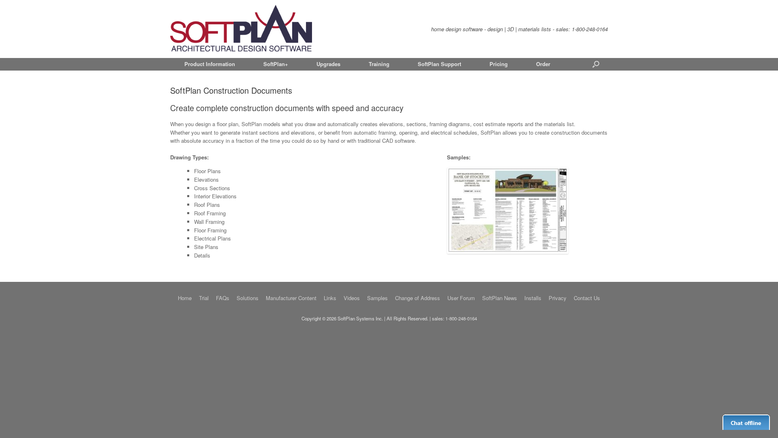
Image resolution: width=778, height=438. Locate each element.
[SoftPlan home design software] (241, 29)
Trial (204, 298)
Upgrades (328, 64)
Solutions (248, 298)
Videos (352, 298)
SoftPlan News (499, 298)
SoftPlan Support (439, 64)
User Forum (461, 298)
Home (185, 298)
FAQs (222, 298)
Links (330, 298)
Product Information (209, 64)
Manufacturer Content (291, 298)
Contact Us (587, 298)
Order (543, 64)
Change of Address (417, 298)
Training (379, 64)
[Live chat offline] (746, 422)
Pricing (498, 64)
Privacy (557, 298)
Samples (377, 298)
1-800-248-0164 (590, 29)
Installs (532, 298)
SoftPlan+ (275, 64)
